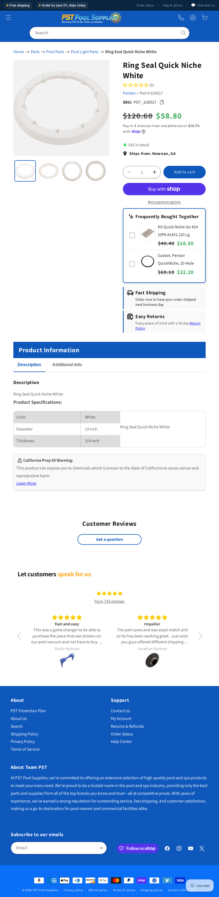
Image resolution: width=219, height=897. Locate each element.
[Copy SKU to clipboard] (162, 102)
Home (18, 51)
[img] (109, 594)
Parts (35, 51)
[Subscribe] (101, 848)
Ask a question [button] (109, 539)
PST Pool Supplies (45, 890)
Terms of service (124, 890)
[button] (204, 17)
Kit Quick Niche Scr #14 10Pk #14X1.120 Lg (178, 230)
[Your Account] (193, 17)
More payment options (164, 202)
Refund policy (98, 890)
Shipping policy (151, 890)
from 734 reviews (109, 601)
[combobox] (109, 33)
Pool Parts (55, 51)
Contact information (182, 890)
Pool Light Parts (85, 51)
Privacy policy (73, 890)
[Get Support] (181, 18)
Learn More (26, 483)
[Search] (183, 33)
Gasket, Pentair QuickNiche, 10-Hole (176, 259)
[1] (25, 171)
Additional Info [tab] (67, 364)
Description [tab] (29, 364)
